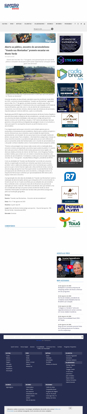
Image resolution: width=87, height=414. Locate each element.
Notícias (18, 24)
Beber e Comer (30, 362)
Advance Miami (30, 396)
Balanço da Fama (51, 398)
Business (50, 24)
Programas (68, 24)
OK (70, 408)
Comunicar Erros (50, 347)
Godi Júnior (69, 358)
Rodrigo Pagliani (70, 365)
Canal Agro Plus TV (51, 396)
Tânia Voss (69, 367)
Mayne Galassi (70, 378)
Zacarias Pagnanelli (71, 356)
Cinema (8, 360)
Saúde (27, 356)
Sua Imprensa (30, 391)
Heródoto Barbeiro (71, 360)
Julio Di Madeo (70, 376)
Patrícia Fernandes (71, 380)
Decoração (9, 370)
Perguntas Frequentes (70, 347)
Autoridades (49, 360)
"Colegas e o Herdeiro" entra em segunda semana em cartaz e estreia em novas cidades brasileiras (69, 310)
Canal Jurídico (29, 387)
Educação (8, 364)
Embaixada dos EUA (31, 393)
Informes (59, 24)
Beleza (28, 360)
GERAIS (28, 398)
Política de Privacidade (43, 348)
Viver (11, 24)
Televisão (48, 358)
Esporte (28, 364)
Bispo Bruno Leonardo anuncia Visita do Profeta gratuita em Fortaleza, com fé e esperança (70, 328)
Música (8, 358)
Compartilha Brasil (51, 389)
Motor (48, 356)
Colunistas (28, 24)
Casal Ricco (69, 373)
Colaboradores (39, 24)
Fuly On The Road (51, 393)
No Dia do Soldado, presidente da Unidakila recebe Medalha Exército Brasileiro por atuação (69, 300)
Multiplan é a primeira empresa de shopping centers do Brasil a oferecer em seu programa (70, 289)
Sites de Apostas (30, 400)
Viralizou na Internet (51, 364)
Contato (59, 347)
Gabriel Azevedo (70, 382)
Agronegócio (9, 387)
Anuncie (32, 347)
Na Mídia (48, 362)
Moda (27, 358)
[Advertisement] (50, 15)
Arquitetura (9, 368)
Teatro (8, 356)
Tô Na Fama (69, 371)
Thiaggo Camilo (70, 369)
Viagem (8, 362)
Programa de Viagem (52, 391)
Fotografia (9, 366)
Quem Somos (15, 347)
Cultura (4, 24)
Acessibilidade (40, 347)
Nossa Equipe (24, 347)
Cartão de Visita (50, 387)
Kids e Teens (29, 389)
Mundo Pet (29, 366)
